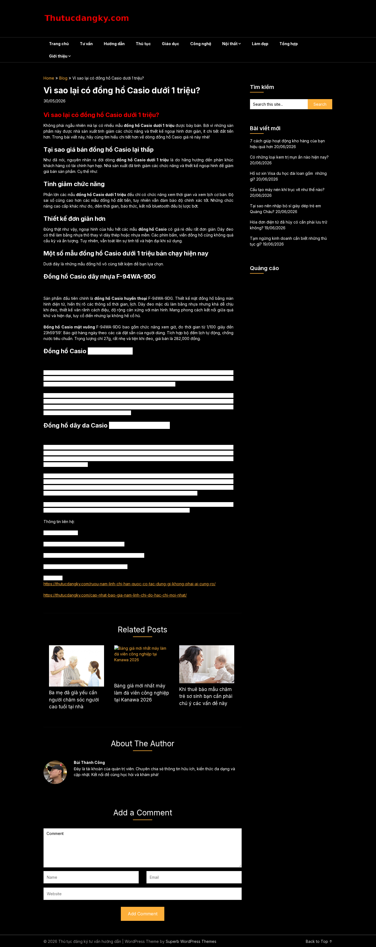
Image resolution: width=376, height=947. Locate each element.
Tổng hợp (288, 43)
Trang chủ (59, 43)
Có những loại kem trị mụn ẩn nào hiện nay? (289, 157)
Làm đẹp (260, 43)
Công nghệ (200, 43)
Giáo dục (170, 43)
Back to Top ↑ (319, 941)
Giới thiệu (58, 56)
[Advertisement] (291, 360)
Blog (63, 78)
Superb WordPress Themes (191, 941)
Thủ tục (143, 43)
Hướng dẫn (114, 43)
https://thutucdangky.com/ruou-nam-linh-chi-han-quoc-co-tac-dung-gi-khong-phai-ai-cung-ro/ (129, 583)
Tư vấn (86, 43)
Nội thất (230, 43)
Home (48, 78)
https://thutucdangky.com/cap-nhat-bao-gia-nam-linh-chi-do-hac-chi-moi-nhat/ (115, 595)
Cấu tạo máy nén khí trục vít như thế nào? (287, 189)
